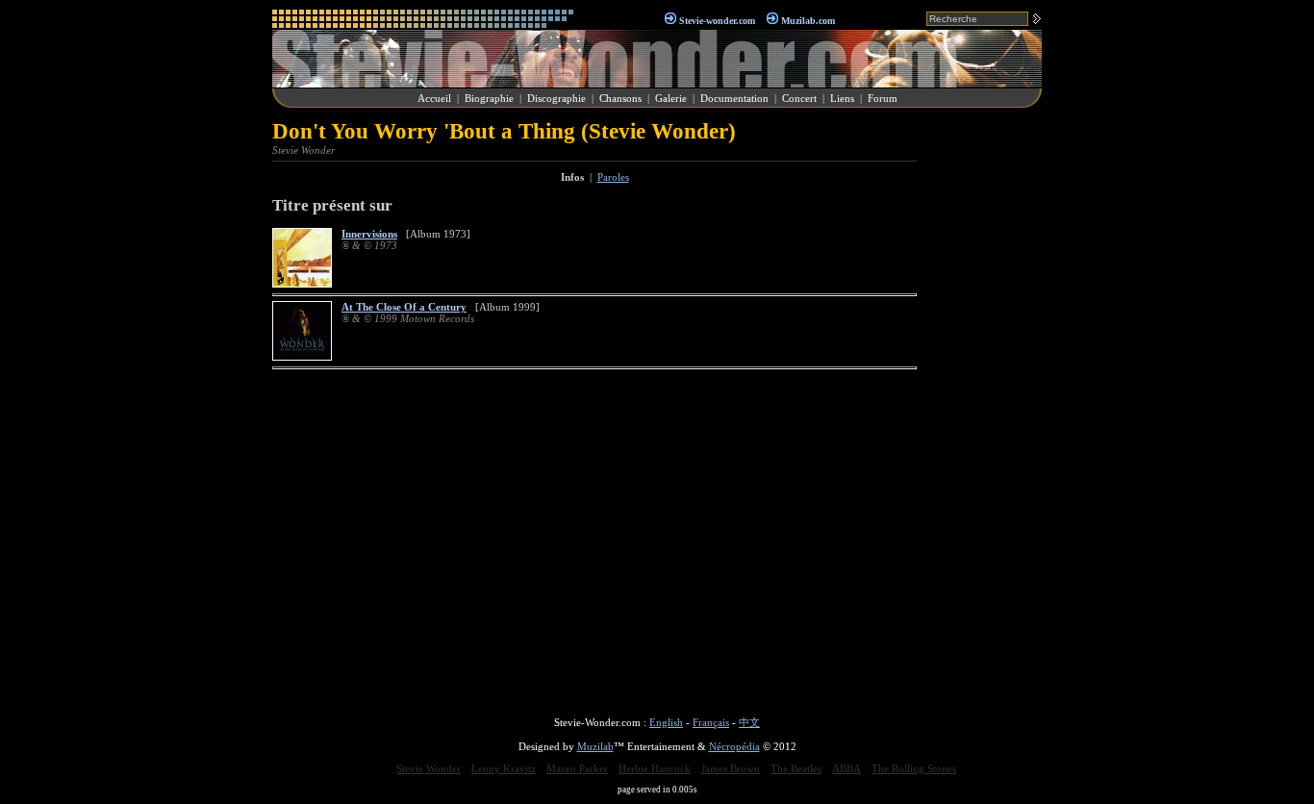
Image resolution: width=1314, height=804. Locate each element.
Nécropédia (734, 746)
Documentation (734, 98)
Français (711, 722)
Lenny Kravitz (503, 768)
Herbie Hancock (655, 768)
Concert (799, 98)
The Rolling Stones (914, 768)
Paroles (613, 177)
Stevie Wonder (428, 768)
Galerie (671, 98)
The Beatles (796, 768)
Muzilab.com (808, 20)
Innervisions (369, 233)
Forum (882, 98)
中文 (749, 722)
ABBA (846, 768)
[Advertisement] (984, 407)
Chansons (620, 98)
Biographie (489, 98)
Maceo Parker (577, 768)
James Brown (730, 768)
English (666, 722)
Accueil (434, 98)
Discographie (556, 98)
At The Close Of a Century (404, 307)
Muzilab (595, 746)
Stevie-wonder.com (717, 20)
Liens (842, 98)
